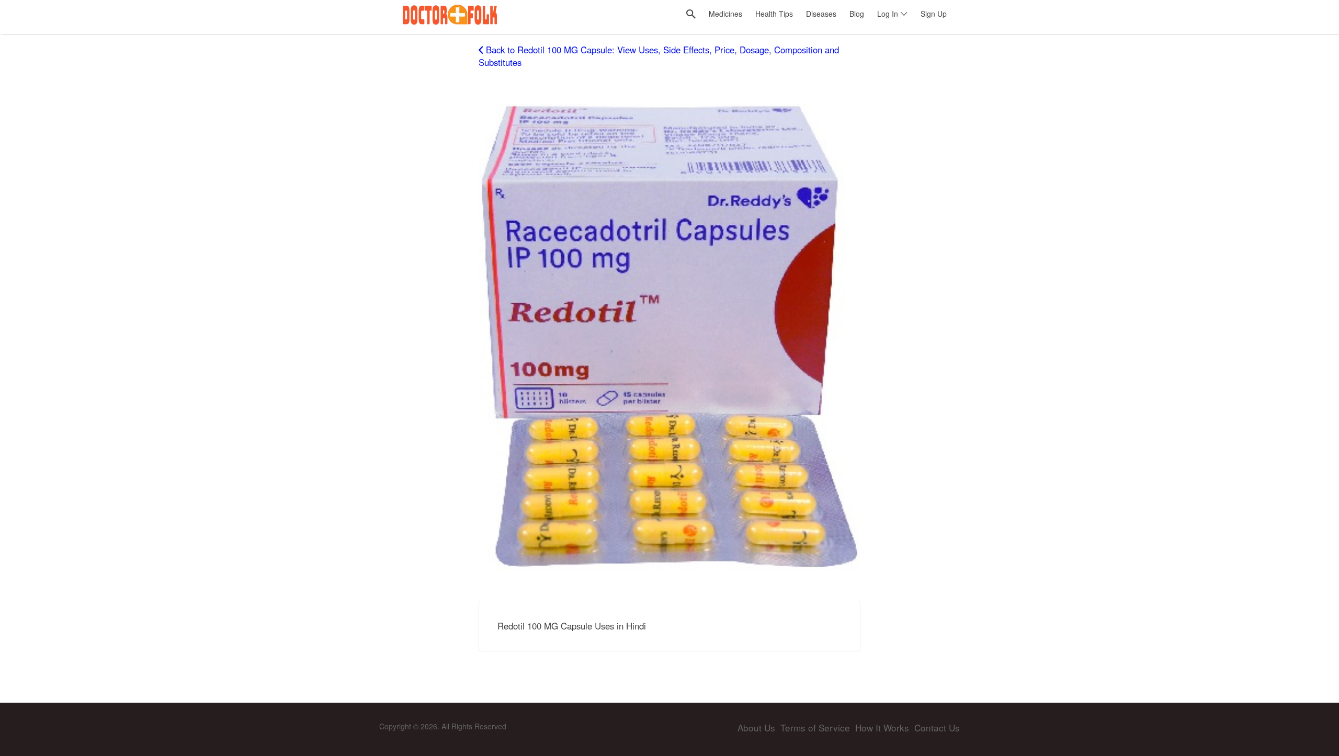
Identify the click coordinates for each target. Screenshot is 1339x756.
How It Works (882, 727)
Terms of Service (815, 727)
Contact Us (937, 727)
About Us (756, 727)
